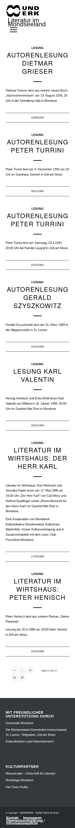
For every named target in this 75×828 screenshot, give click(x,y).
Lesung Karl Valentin (37, 375)
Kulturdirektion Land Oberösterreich (30, 741)
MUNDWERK (26, 812)
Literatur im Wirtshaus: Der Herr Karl (37, 458)
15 (30, 670)
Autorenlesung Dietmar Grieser (37, 63)
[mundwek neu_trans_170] (23, 10)
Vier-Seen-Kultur (17, 787)
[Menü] (11, 30)
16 (14, 677)
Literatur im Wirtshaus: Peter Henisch (37, 589)
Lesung (37, 48)
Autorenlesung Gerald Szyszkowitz (37, 297)
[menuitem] (11, 30)
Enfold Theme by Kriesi (47, 812)
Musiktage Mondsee (19, 780)
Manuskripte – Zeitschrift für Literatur (30, 773)
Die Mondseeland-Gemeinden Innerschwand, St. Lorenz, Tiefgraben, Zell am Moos (36, 732)
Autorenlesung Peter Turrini (37, 145)
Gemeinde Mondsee (19, 723)
